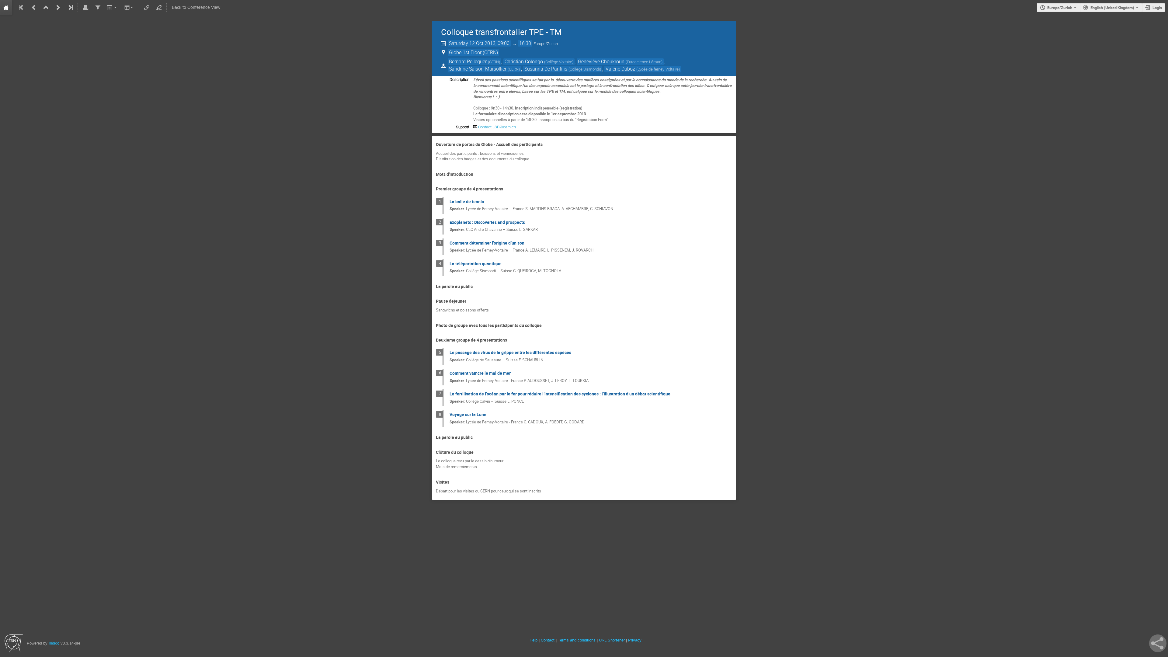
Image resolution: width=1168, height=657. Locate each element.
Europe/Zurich (1059, 7)
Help (533, 640)
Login (1157, 7)
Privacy (634, 640)
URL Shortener (612, 640)
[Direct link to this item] (547, 144)
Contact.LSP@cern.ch (497, 127)
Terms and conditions (577, 640)
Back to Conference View (196, 7)
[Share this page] (1157, 643)
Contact (547, 640)
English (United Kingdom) (1112, 7)
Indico (54, 643)
